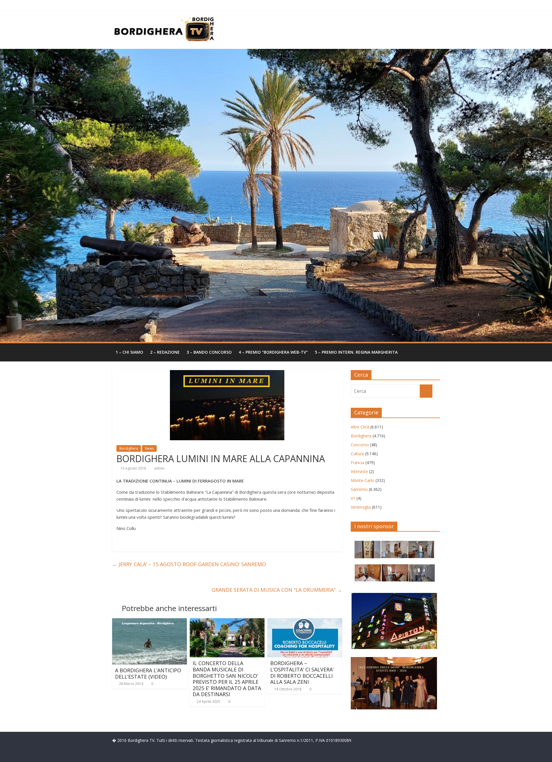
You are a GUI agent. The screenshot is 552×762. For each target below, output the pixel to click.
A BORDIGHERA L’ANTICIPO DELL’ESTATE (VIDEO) (148, 673)
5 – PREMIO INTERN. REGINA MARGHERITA (356, 352)
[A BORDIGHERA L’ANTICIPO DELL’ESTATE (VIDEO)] (149, 622)
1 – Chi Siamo (129, 352)
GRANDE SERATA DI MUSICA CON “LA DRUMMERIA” (277, 589)
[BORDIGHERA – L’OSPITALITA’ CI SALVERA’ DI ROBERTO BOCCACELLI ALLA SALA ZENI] (304, 622)
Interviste (359, 471)
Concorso (360, 444)
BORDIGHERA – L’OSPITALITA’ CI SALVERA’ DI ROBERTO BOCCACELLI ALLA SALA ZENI (302, 672)
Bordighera (128, 448)
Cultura (357, 453)
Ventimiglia (361, 507)
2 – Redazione (165, 352)
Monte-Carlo (362, 480)
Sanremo (359, 489)
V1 (353, 498)
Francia (357, 462)
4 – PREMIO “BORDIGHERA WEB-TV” (273, 352)
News (149, 448)
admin (159, 468)
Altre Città (360, 427)
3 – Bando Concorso (209, 352)
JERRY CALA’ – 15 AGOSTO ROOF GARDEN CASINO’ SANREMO (189, 564)
